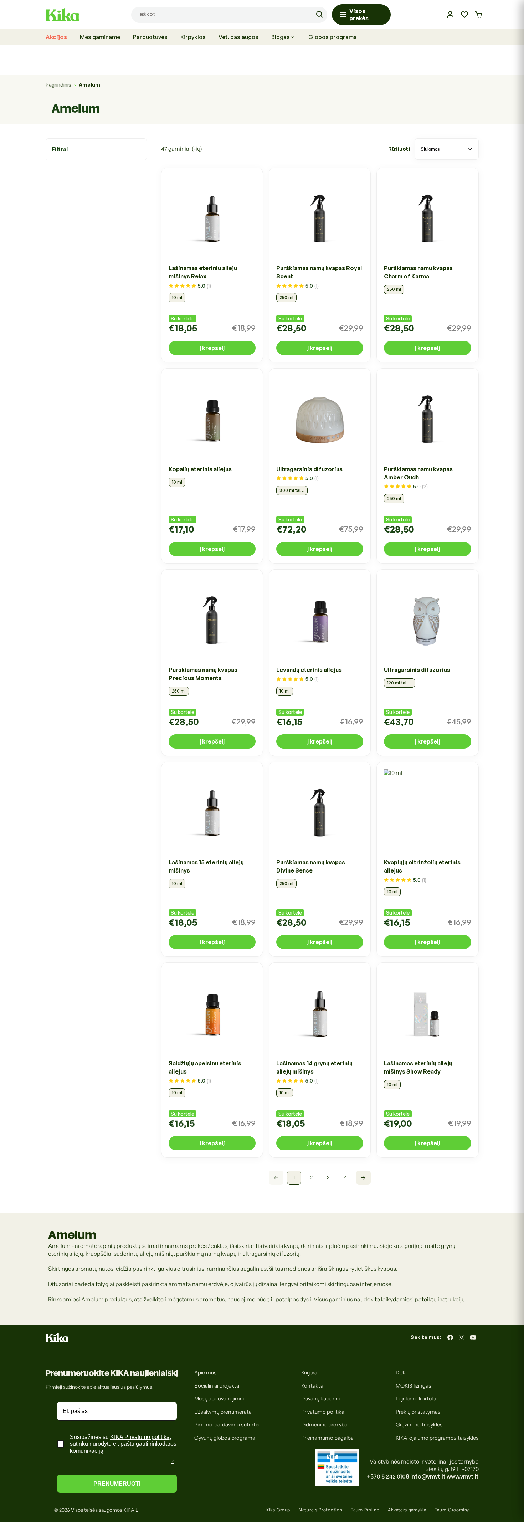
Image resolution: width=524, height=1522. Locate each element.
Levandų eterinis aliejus (309, 669)
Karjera (309, 1372)
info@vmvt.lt (428, 1476)
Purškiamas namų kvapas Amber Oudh (418, 473)
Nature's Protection (320, 1509)
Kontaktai (312, 1385)
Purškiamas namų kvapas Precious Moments (203, 674)
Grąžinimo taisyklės (419, 1424)
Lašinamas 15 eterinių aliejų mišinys (206, 866)
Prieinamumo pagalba (327, 1437)
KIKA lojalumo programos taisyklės (437, 1437)
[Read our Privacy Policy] (172, 1461)
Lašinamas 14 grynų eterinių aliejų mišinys (314, 1067)
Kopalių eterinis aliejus (200, 469)
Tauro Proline (365, 1509)
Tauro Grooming (452, 1509)
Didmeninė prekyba (324, 1424)
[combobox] (229, 15)
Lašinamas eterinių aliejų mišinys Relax (203, 272)
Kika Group (278, 1509)
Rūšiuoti (399, 149)
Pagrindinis (58, 85)
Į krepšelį (212, 348)
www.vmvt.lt (463, 1476)
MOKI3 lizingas (413, 1385)
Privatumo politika (322, 1411)
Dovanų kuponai (320, 1398)
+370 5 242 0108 (388, 1476)
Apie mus (205, 1372)
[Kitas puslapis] (363, 1178)
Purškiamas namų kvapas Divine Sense (310, 866)
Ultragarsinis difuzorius (309, 469)
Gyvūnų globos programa (224, 1437)
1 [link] (294, 1177)
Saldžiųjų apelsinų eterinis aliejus (205, 1067)
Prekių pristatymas (418, 1411)
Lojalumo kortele (416, 1398)
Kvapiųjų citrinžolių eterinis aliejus (422, 866)
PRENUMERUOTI (116, 1484)
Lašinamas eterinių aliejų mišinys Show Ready (418, 1067)
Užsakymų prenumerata (223, 1411)
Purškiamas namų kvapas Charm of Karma (418, 272)
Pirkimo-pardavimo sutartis (227, 1424)
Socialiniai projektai (217, 1385)
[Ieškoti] (319, 14)
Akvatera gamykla (407, 1509)
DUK (401, 1372)
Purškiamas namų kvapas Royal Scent (319, 272)
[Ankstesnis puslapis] (276, 1178)
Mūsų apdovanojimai (219, 1398)
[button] (478, 14)
